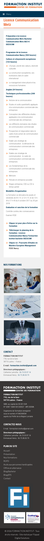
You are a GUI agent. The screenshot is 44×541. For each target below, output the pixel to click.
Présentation (9, 454)
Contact (7, 478)
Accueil (7, 450)
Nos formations (10, 457)
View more (22, 281)
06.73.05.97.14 (25, 372)
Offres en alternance (12, 468)
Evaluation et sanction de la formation (22, 207)
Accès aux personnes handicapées (18, 464)
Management (30, 245)
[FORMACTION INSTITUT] (22, 6)
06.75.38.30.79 (23, 375)
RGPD (6, 461)
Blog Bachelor (10, 471)
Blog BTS (7, 475)
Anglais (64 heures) (14, 89)
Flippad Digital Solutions (27, 536)
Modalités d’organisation (16, 191)
